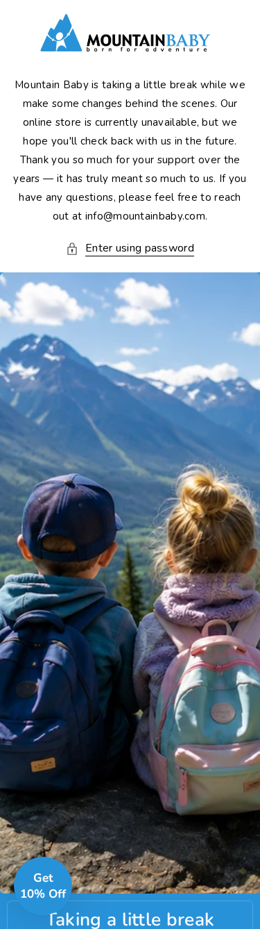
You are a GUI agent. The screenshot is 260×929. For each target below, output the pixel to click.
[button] (130, 248)
